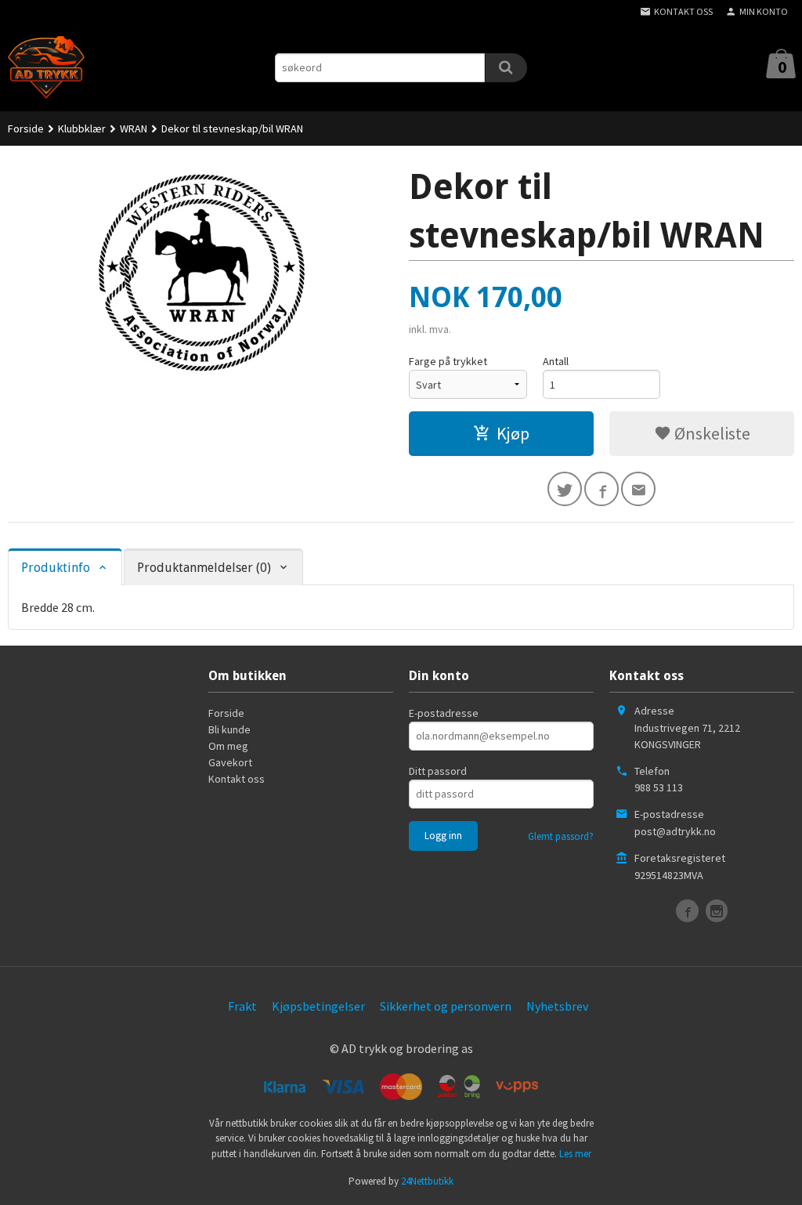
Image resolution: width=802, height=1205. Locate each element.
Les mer (575, 1153)
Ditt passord (438, 771)
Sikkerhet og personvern (445, 1006)
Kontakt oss (236, 779)
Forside (26, 128)
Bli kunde (229, 729)
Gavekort (230, 762)
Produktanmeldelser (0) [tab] (204, 567)
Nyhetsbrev (557, 1006)
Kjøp (513, 433)
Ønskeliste (710, 433)
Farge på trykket (448, 361)
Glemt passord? (561, 836)
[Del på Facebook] (601, 489)
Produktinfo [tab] (55, 567)
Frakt (242, 1006)
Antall (556, 361)
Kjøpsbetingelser (318, 1006)
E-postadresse (444, 713)
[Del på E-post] (638, 489)
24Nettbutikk (427, 1181)
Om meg (228, 746)
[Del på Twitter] (564, 489)
